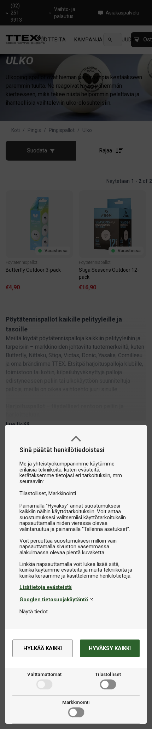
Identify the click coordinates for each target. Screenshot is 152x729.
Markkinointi (76, 702)
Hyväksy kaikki (110, 648)
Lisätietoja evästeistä (45, 587)
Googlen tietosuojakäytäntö (53, 599)
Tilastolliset (108, 674)
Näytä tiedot (33, 611)
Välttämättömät (44, 674)
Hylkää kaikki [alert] (42, 648)
